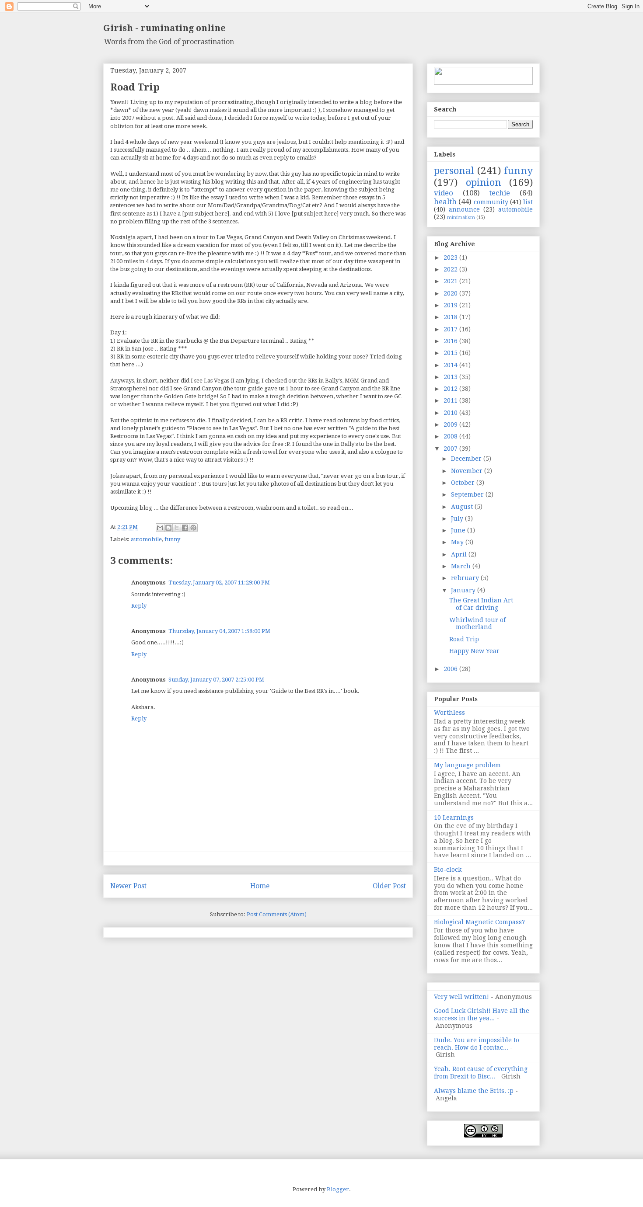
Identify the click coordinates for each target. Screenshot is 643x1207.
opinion (483, 182)
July (458, 518)
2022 (451, 269)
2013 (451, 376)
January (464, 590)
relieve (265, 356)
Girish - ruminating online (164, 28)
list (528, 201)
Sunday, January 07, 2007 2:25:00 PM (216, 679)
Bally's (333, 380)
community (491, 201)
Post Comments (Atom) (277, 914)
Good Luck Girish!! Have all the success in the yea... (481, 1014)
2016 (451, 340)
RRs (176, 293)
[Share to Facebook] (185, 527)
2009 (451, 424)
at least (154, 126)
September (468, 494)
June (459, 530)
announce (464, 209)
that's (161, 459)
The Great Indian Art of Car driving (481, 604)
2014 (451, 365)
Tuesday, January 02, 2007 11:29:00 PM (219, 582)
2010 (451, 412)
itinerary (166, 316)
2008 (451, 436)
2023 (451, 257)
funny (172, 539)
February (466, 577)
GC (398, 396)
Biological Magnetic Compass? (479, 921)
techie (499, 192)
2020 (451, 293)
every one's (363, 436)
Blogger (338, 1189)
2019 (451, 305)
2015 (451, 352)
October (463, 482)
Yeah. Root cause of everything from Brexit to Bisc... (481, 1072)
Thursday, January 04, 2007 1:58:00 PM (219, 631)
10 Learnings (454, 817)
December (467, 458)
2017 (451, 329)
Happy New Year (474, 650)
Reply (139, 605)
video (443, 192)
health (445, 201)
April (459, 554)
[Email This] (160, 527)
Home (259, 886)
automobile (146, 539)
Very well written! (461, 996)
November (467, 470)
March (461, 566)
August (463, 506)
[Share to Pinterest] (193, 527)
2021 (451, 281)
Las (221, 237)
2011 (451, 400)
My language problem (467, 765)
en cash (236, 436)
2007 (451, 448)
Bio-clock (447, 869)
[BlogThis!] (168, 527)
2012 (451, 388)
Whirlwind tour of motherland (477, 623)
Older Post (389, 886)
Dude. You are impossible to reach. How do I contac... (476, 1044)
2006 (451, 668)
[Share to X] (176, 527)
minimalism (461, 217)
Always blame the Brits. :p (474, 1090)
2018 (451, 316)
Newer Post (128, 886)
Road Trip (464, 639)
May (458, 542)
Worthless (449, 712)
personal (454, 170)
